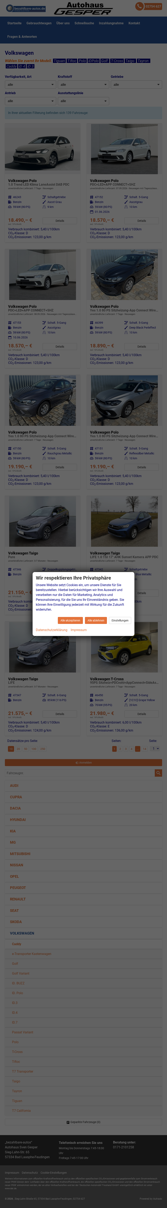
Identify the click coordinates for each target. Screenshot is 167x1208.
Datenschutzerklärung (51, 630)
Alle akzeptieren (70, 620)
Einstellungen (120, 620)
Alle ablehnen (96, 620)
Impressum (79, 630)
